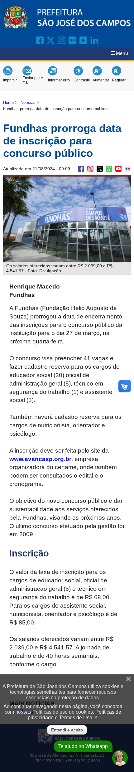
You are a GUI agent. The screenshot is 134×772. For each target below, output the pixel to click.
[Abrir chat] (120, 758)
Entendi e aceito (67, 729)
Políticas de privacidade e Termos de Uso (74, 714)
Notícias (28, 102)
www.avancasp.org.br (40, 459)
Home (8, 102)
